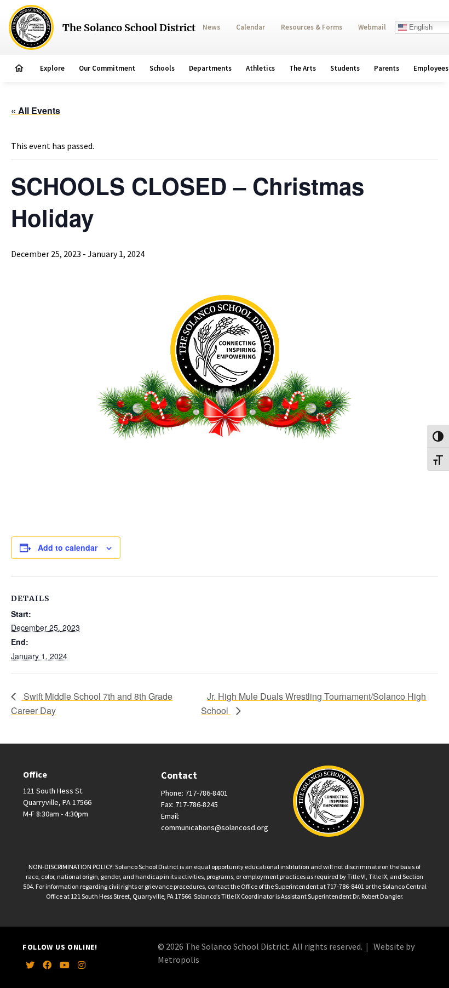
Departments (210, 68)
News (211, 27)
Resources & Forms (311, 27)
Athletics (260, 68)
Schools (162, 68)
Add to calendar (67, 547)
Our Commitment (107, 68)
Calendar (250, 27)
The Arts (302, 68)
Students (345, 68)
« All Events (35, 110)
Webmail (372, 27)
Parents (386, 68)
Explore (52, 68)
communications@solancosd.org (214, 827)
